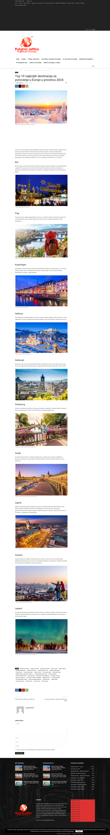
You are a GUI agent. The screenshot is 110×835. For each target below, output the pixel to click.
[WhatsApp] (26, 86)
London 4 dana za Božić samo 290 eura (25, 699)
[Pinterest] (23, 86)
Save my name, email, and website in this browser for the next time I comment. (36, 749)
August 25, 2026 (76, 807)
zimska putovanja (20, 681)
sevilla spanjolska (56, 677)
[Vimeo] (92, 30)
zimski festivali (28, 681)
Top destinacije (46, 679)
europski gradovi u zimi (43, 670)
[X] (90, 30)
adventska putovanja (24, 668)
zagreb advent (54, 679)
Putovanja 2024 (31, 675)
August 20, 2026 (76, 818)
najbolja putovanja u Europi (41, 673)
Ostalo (20, 70)
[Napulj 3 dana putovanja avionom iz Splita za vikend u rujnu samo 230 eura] (18, 768)
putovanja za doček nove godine (34, 677)
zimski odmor (37, 681)
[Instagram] (88, 30)
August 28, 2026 (76, 800)
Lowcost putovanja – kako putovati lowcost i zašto (56, 700)
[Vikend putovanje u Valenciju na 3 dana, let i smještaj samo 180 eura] (18, 783)
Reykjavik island (46, 677)
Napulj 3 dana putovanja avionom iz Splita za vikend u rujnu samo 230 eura (30, 768)
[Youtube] (94, 30)
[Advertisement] (55, 17)
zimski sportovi (44, 681)
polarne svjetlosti (52, 673)
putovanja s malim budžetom (42, 675)
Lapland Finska (37, 672)
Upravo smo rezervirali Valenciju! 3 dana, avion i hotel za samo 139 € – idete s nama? (31, 775)
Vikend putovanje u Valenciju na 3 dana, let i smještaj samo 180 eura (31, 783)
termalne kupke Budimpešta (35, 679)
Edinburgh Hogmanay (20, 670)
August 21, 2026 (76, 816)
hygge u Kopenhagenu (55, 670)
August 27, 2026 (76, 802)
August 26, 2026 (76, 805)
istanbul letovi (19, 672)
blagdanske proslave (45, 668)
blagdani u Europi (35, 668)
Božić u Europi (54, 668)
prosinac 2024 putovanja (21, 675)
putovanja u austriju (55, 675)
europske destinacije (31, 670)
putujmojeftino (19, 82)
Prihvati (79, 831)
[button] (93, 66)
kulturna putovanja (28, 672)
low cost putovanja (47, 672)
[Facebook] (86, 30)
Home (16, 70)
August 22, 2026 (76, 814)
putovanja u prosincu (20, 677)
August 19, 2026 (76, 820)
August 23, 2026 (76, 811)
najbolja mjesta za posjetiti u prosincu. (24, 673)
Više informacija (70, 831)
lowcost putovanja (57, 672)
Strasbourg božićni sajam (21, 679)
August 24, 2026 (76, 809)
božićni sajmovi (62, 668)
